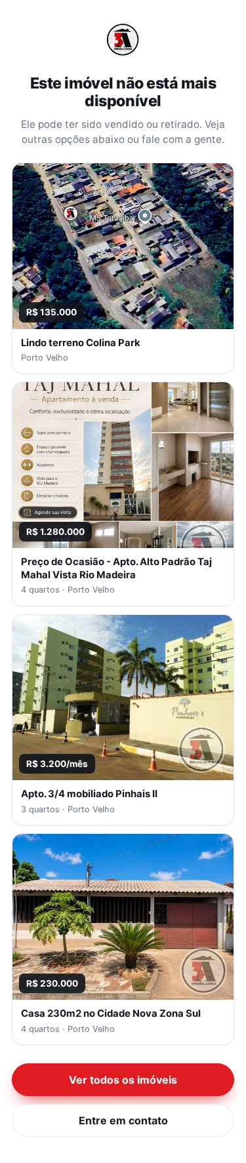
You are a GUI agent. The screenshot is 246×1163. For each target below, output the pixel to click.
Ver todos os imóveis (123, 1079)
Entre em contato (123, 1120)
